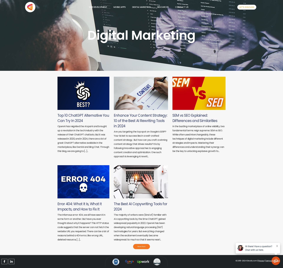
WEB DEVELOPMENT (98, 7)
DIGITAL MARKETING (141, 7)
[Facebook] (4, 261)
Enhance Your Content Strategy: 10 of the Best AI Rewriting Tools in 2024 (140, 120)
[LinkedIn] (11, 261)
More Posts (141, 246)
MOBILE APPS (119, 7)
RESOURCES (163, 7)
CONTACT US (181, 7)
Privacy (261, 260)
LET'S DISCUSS (246, 7)
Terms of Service (272, 260)
